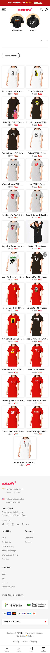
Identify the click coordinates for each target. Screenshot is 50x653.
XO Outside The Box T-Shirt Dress (17, 91)
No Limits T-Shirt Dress (37, 308)
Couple (5, 582)
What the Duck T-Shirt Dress (14, 370)
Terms (24, 642)
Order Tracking (8, 546)
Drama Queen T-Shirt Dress (14, 401)
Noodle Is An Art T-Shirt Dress (15, 215)
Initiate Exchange (9, 551)
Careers (28, 542)
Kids (3, 578)
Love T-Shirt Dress (37, 184)
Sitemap (5, 559)
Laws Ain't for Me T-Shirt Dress (16, 277)
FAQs (4, 538)
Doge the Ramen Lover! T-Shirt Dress (18, 246)
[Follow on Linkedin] (18, 524)
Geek (4, 574)
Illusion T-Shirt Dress (37, 246)
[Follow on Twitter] (8, 524)
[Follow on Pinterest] (22, 524)
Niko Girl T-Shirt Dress (13, 122)
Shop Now (38, 3)
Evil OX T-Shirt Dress (37, 153)
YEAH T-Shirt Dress (36, 91)
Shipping (33, 642)
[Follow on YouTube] (27, 524)
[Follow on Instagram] (13, 524)
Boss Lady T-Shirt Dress (13, 431)
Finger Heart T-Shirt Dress (25, 462)
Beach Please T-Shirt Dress (14, 153)
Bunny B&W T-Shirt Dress (37, 277)
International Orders (10, 555)
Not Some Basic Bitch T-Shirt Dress (18, 339)
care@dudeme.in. (16, 512)
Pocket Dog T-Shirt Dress (13, 308)
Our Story (29, 538)
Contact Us (6, 542)
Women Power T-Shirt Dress (14, 184)
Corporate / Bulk (8, 587)
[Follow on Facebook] (3, 524)
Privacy (16, 642)
